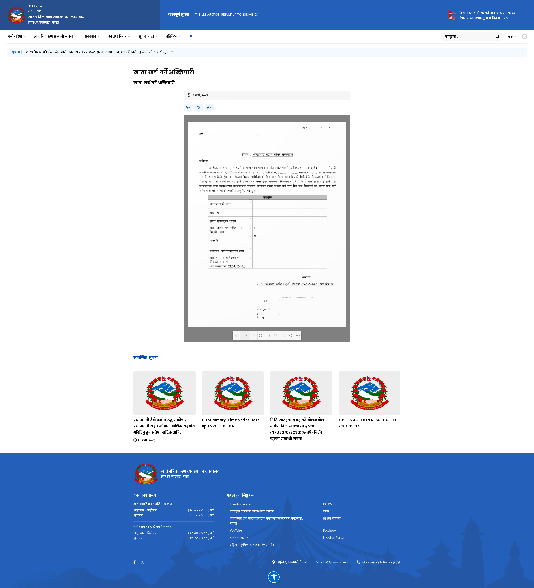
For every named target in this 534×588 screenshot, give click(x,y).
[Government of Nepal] (16, 14)
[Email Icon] (524, 36)
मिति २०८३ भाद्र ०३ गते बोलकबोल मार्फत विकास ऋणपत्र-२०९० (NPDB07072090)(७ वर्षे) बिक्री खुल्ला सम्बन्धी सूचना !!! (297, 429)
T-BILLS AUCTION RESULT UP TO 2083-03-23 (226, 15)
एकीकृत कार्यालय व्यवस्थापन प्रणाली (252, 511)
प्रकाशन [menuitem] (90, 36)
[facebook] (135, 562)
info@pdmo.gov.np (334, 562)
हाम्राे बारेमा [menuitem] (14, 36)
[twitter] (142, 562)
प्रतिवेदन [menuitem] (171, 36)
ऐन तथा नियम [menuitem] (117, 36)
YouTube (236, 531)
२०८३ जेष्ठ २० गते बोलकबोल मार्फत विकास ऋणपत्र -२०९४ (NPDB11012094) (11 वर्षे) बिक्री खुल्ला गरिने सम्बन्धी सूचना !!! (99, 52)
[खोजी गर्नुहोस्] (497, 36)
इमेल (326, 511)
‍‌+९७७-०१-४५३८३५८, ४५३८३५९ (381, 562)
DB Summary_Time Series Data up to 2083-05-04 (231, 423)
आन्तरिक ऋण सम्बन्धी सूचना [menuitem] (53, 36)
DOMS (327, 504)
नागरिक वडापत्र (239, 538)
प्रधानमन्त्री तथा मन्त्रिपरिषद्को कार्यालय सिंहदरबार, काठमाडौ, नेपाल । (266, 521)
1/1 (245, 335)
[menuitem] (191, 36)
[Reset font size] (198, 107)
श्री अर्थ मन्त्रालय (332, 518)
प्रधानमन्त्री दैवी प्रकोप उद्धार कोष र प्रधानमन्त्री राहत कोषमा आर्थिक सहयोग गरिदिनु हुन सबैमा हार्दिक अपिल (164, 426)
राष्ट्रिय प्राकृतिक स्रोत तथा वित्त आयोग (252, 545)
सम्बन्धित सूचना (146, 357)
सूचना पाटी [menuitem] (146, 36)
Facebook (329, 531)
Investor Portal (240, 504)
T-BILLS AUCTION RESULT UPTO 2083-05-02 (367, 423)
